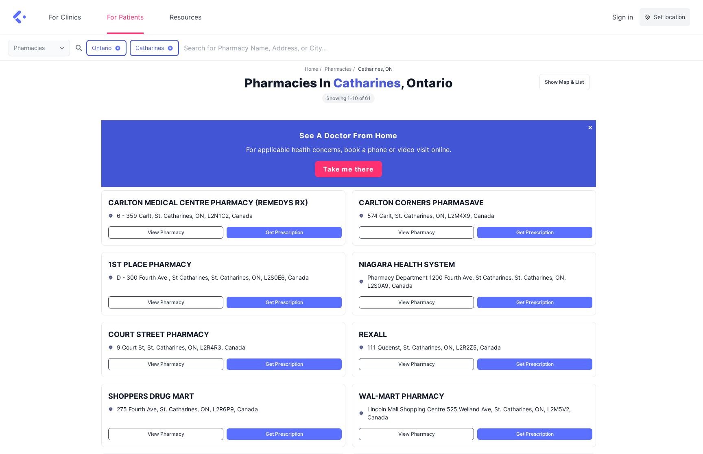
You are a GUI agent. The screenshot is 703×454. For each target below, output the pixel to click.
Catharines (367, 83)
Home (311, 69)
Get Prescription (284, 232)
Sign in (622, 17)
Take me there (348, 169)
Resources (185, 17)
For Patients (125, 17)
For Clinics (65, 17)
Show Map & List (564, 82)
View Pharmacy (165, 232)
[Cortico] (19, 17)
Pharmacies (338, 69)
